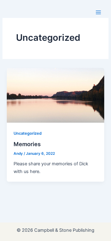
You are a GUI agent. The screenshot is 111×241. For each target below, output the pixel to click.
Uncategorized (28, 133)
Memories (27, 144)
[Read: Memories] (55, 95)
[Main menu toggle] (98, 12)
